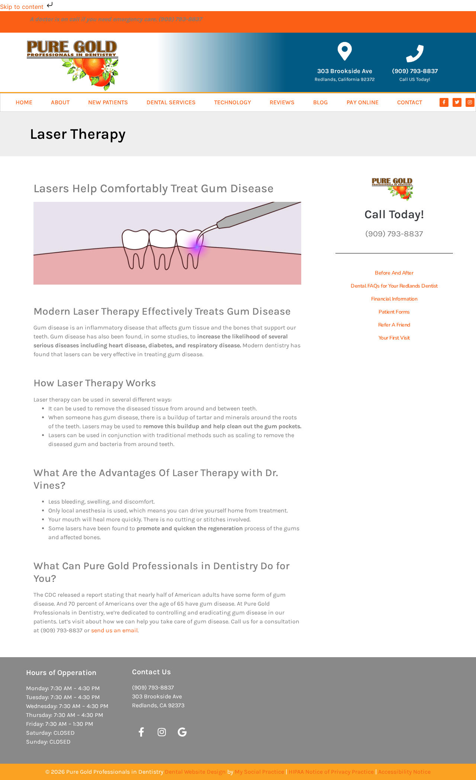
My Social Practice (259, 771)
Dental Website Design (195, 771)
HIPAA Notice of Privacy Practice (331, 771)
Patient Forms (394, 311)
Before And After (394, 272)
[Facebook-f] (444, 102)
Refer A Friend (394, 324)
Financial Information (394, 298)
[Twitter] (457, 102)
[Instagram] (470, 102)
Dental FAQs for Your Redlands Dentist (394, 285)
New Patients (108, 102)
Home (24, 102)
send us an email (114, 630)
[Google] (182, 732)
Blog (320, 102)
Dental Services (171, 102)
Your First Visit (394, 337)
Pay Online (363, 102)
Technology (232, 102)
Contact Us (151, 672)
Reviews (282, 102)
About (60, 102)
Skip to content (22, 6)
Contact (409, 102)
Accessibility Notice (404, 771)
